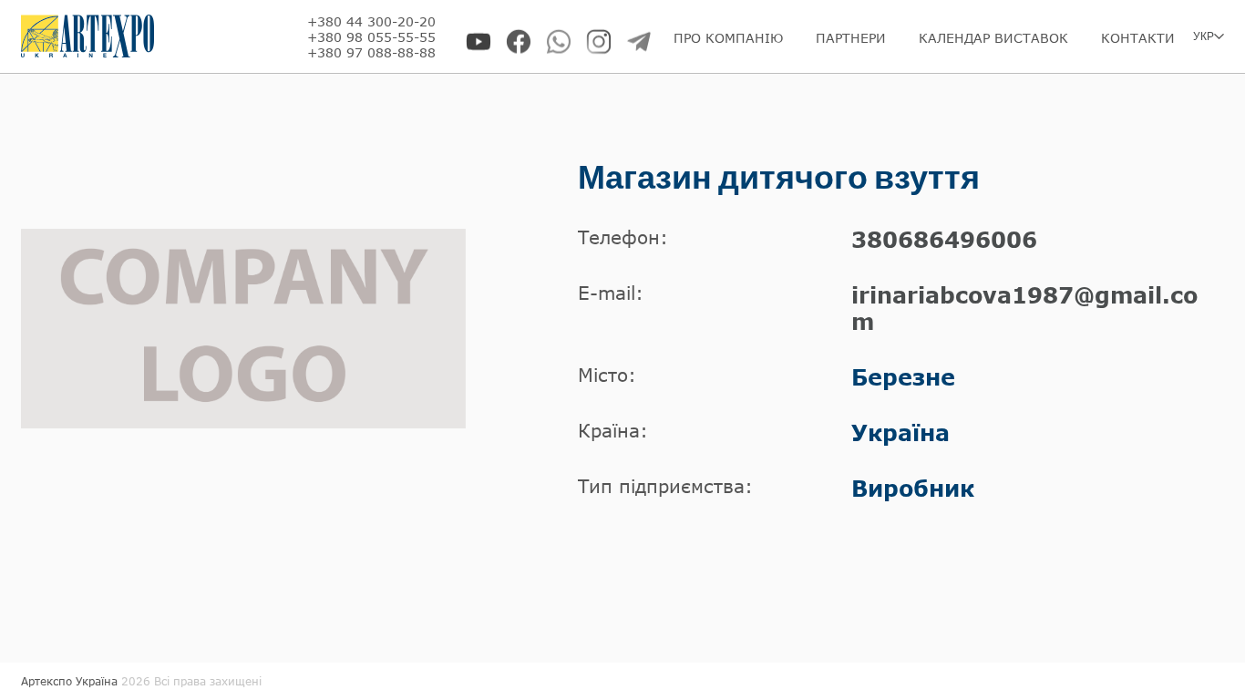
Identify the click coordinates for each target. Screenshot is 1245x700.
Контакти (1138, 38)
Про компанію (728, 38)
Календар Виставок (993, 38)
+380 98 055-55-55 (371, 37)
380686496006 (944, 239)
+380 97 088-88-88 (371, 52)
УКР (1203, 36)
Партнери (851, 38)
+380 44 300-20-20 (371, 21)
